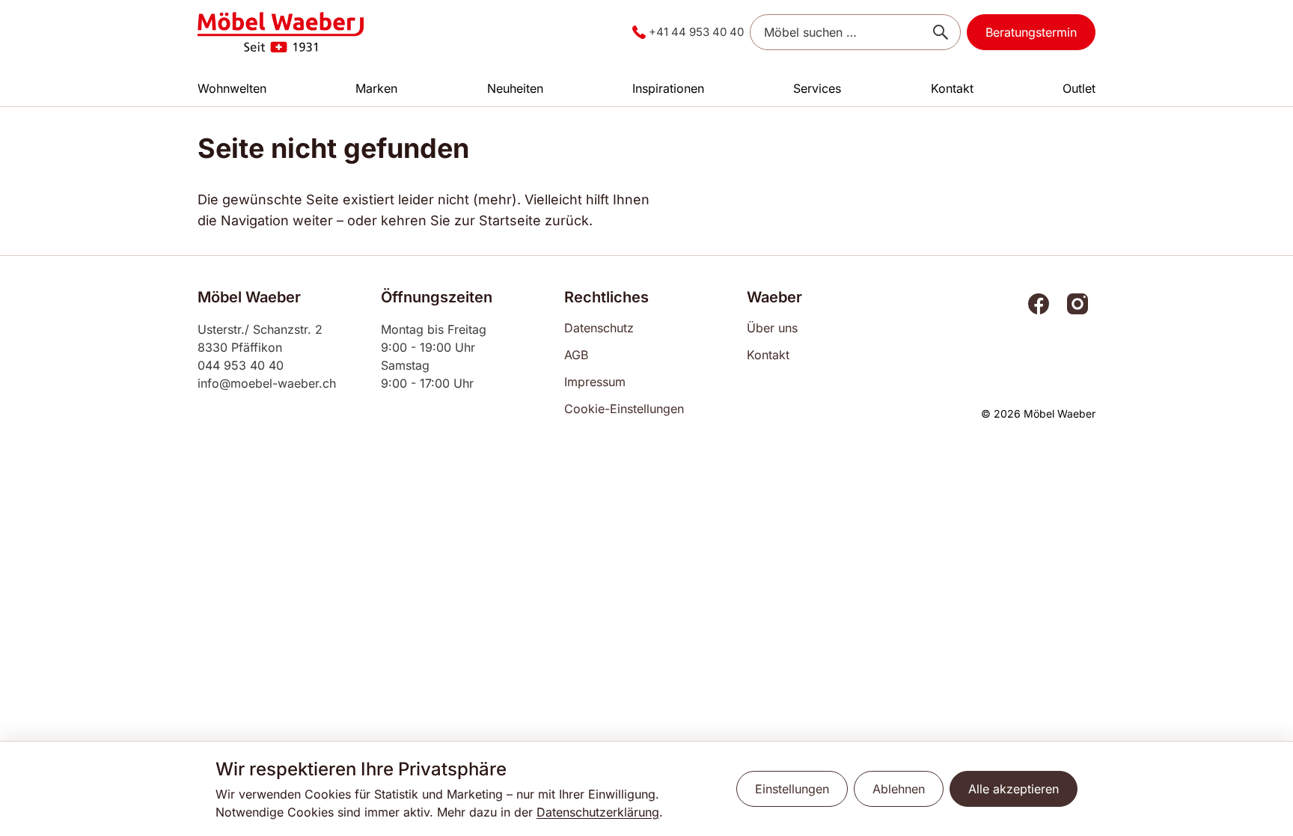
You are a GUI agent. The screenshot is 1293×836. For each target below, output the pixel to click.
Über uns (772, 327)
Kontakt (952, 88)
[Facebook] (1039, 304)
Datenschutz (599, 327)
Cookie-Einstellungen (624, 408)
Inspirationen (668, 88)
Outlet (1079, 88)
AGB (576, 354)
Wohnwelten (232, 88)
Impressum (595, 381)
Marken (376, 88)
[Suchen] (940, 32)
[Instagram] (1077, 304)
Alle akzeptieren (1013, 788)
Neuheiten (515, 88)
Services (817, 88)
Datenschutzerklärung (598, 812)
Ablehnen (898, 788)
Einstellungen (792, 788)
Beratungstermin (1031, 32)
